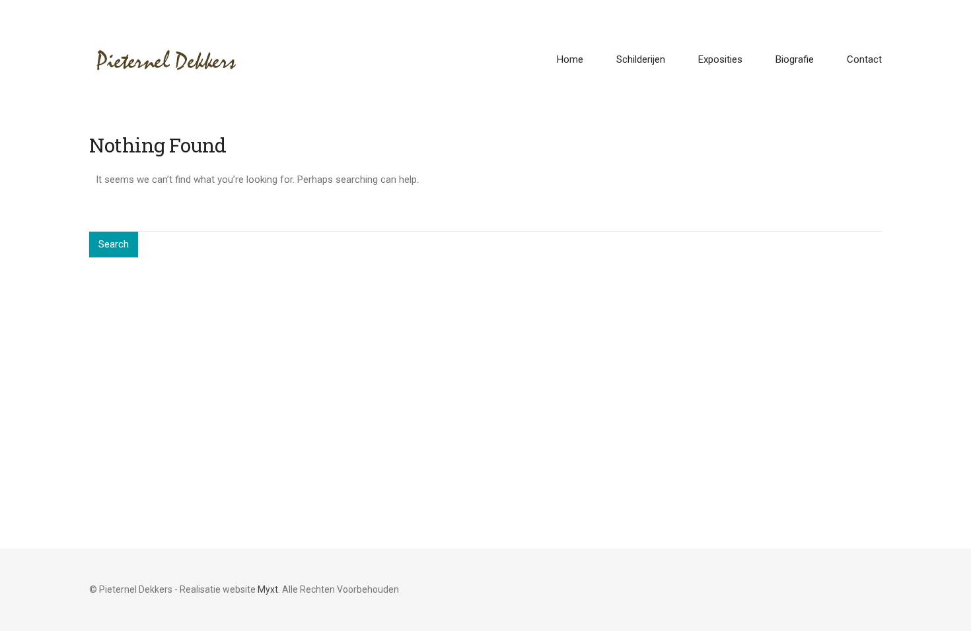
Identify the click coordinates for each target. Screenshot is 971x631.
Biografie (794, 59)
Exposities (720, 59)
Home (570, 59)
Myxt (268, 589)
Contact (864, 59)
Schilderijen (640, 59)
